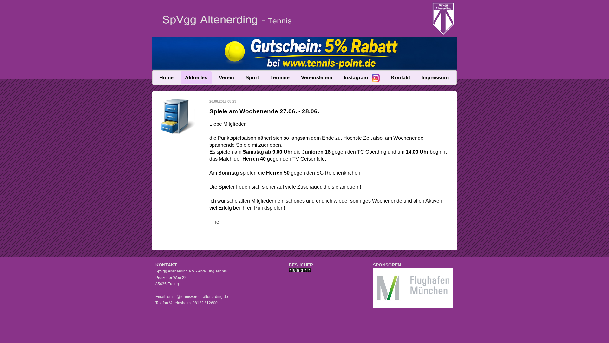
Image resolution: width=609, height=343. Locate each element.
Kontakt (400, 77)
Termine (280, 77)
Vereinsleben (316, 77)
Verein (226, 77)
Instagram (356, 77)
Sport (252, 77)
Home (166, 77)
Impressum (435, 77)
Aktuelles (196, 77)
